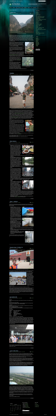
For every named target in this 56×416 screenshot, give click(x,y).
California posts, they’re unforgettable (40, 17)
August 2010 (37, 44)
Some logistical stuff (13, 297)
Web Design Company (16, 414)
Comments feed (37, 405)
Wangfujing (12, 73)
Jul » (10, 412)
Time (36, 15)
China (16, 7)
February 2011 (37, 42)
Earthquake (37, 26)
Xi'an (37, 7)
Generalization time (38, 18)
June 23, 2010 (32, 248)
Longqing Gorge (13, 12)
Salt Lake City (26, 404)
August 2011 (37, 40)
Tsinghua (29, 7)
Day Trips (19, 7)
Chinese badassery (13, 141)
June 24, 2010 (32, 202)
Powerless (37, 30)
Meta (22, 7)
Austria (11, 7)
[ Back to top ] (45, 414)
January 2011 (37, 43)
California (14, 7)
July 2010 (37, 45)
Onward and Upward (27, 407)
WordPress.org (37, 406)
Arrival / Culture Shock (14, 350)
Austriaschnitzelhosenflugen (39, 20)
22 (12, 409)
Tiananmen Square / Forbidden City (16, 247)
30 (14, 410)
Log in (36, 403)
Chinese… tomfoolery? (14, 201)
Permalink (32, 70)
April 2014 (37, 38)
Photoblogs (25, 7)
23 (14, 409)
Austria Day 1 (37, 21)
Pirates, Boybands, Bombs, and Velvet (40, 16)
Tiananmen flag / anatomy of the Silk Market (41, 29)
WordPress (13, 414)
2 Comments (19, 202)
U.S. (31, 7)
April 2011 (37, 41)
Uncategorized (34, 7)
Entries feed (36, 404)
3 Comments (20, 13)
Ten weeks (27, 405)
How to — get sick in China (39, 28)
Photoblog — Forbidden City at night (40, 27)
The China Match (16, 4)
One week (37, 31)
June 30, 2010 (32, 13)
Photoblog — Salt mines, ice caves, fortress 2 (41, 19)
